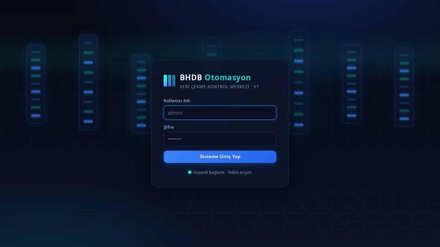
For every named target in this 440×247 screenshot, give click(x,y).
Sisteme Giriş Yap (220, 156)
